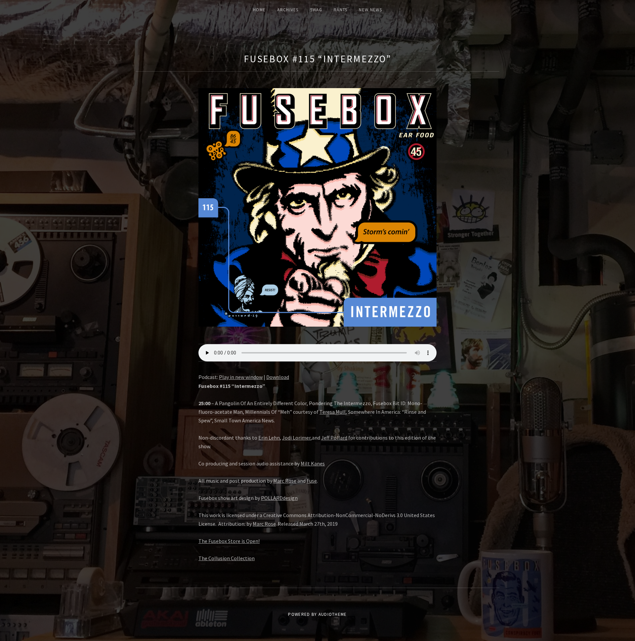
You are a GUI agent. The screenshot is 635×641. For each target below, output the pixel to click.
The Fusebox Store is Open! (229, 541)
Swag (316, 10)
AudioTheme (332, 614)
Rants (341, 10)
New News (370, 10)
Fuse (312, 480)
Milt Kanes (313, 463)
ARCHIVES (287, 10)
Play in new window (241, 377)
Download (277, 377)
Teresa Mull (332, 411)
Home (259, 10)
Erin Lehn (269, 437)
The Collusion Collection (226, 558)
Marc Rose (284, 480)
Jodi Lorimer (296, 437)
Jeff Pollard (334, 437)
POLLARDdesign (279, 498)
